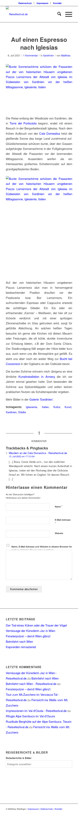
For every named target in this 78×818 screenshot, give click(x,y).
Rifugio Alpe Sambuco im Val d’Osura (30, 716)
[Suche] (57, 14)
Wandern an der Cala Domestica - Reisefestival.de (38, 453)
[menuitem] (25, 3)
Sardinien (48, 55)
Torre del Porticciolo (23, 123)
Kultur (56, 407)
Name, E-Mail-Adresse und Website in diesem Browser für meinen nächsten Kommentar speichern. (41, 548)
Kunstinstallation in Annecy (36, 376)
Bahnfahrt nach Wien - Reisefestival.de (31, 684)
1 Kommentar (30, 55)
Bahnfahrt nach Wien (19, 641)
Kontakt (57, 3)
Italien (45, 407)
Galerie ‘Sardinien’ (41, 399)
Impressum (42, 3)
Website (59, 533)
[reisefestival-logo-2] (32, 14)
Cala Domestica (49, 133)
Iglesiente (31, 407)
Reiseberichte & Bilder (19, 758)
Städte (22, 412)
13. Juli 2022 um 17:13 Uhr (22, 456)
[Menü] (66, 14)
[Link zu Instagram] (69, 813)
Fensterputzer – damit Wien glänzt (28, 636)
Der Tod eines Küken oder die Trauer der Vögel (36, 625)
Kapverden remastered (21, 647)
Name (58, 506)
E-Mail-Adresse (63, 521)
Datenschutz (25, 3)
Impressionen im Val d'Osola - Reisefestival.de (36, 711)
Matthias (65, 55)
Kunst (68, 407)
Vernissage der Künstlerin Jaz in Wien (30, 631)
